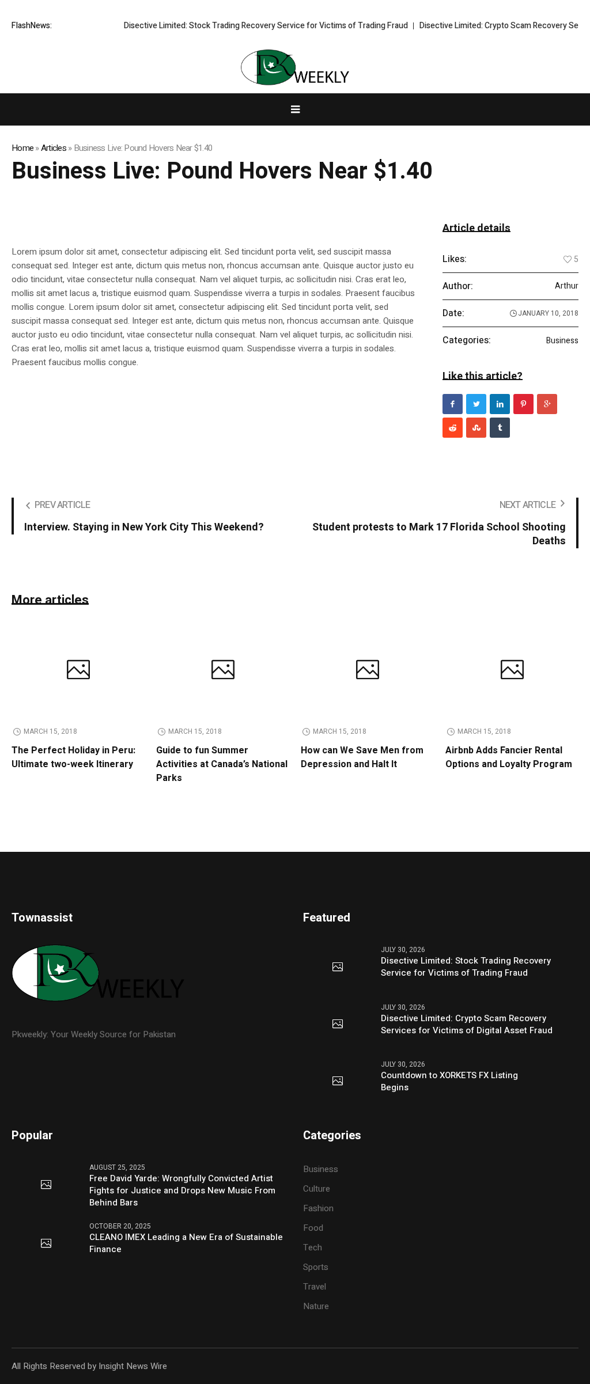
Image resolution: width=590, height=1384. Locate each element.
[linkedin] (500, 404)
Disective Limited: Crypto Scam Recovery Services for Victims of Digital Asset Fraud (467, 1025)
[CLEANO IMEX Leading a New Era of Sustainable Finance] (46, 1244)
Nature (316, 1306)
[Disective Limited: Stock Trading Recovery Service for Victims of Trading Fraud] (337, 967)
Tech (312, 1247)
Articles (53, 148)
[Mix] (476, 428)
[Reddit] (452, 428)
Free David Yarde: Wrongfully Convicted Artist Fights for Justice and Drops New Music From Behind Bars (182, 1191)
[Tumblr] (500, 428)
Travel (314, 1286)
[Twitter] (476, 404)
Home (22, 148)
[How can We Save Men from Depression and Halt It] (367, 670)
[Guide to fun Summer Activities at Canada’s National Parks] (222, 670)
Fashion (318, 1208)
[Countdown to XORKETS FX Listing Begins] (337, 1081)
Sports (315, 1267)
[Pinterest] (523, 404)
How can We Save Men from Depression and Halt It (362, 757)
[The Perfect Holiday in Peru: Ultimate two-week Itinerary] (78, 670)
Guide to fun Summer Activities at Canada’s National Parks (222, 764)
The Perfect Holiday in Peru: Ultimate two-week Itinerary (73, 757)
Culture (316, 1188)
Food (313, 1228)
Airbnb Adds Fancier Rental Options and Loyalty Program (508, 757)
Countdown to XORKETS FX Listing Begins (449, 1082)
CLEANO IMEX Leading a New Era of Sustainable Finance (186, 1243)
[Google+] (547, 404)
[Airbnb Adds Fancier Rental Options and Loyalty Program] (511, 670)
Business (562, 341)
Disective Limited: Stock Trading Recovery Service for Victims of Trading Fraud (261, 26)
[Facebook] (452, 404)
